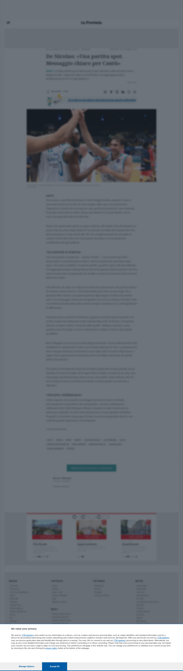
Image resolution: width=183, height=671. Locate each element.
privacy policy (51, 648)
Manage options (26, 666)
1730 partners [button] (28, 635)
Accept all (54, 666)
